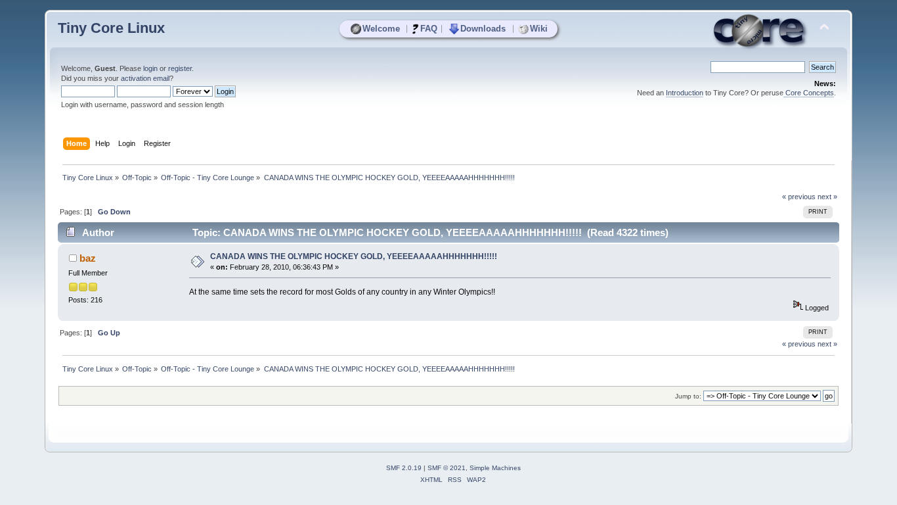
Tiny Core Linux (111, 28)
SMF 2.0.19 (404, 467)
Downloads (483, 29)
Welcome (381, 29)
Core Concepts (808, 93)
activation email (145, 78)
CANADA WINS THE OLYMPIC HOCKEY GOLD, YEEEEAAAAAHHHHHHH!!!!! (353, 256)
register (180, 68)
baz (87, 258)
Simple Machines (495, 467)
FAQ (428, 29)
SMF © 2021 (446, 467)
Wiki (539, 29)
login (150, 68)
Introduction (684, 93)
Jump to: (688, 396)
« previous (799, 197)
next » (827, 197)
